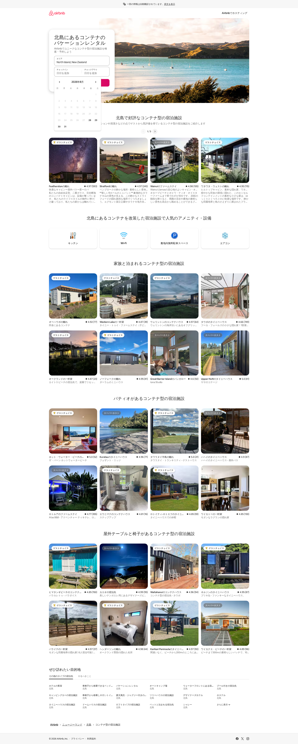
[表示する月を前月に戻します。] (60, 82)
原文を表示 (169, 4)
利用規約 (91, 738)
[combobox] (82, 62)
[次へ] (154, 131)
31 (65, 126)
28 (90, 120)
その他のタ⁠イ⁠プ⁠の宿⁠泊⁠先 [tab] (61, 676)
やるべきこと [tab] (84, 676)
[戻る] (143, 131)
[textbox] (68, 73)
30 (59, 126)
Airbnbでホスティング (234, 13)
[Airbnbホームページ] (57, 13)
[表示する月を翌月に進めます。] (96, 82)
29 (96, 120)
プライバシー (77, 738)
